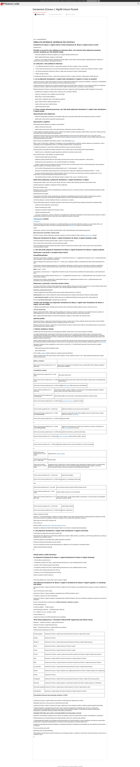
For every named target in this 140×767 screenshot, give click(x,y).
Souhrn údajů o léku (56, 14)
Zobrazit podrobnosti (92, 1)
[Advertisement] (16, 72)
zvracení (60, 436)
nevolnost (65, 436)
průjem (73, 140)
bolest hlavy (75, 414)
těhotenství (73, 225)
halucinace (70, 401)
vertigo (67, 427)
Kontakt (80, 766)
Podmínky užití (65, 766)
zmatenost (64, 401)
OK (98, 1)
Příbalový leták (40, 14)
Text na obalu (71, 14)
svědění (43, 353)
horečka (104, 342)
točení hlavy (88, 235)
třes (67, 479)
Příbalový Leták (11, 3)
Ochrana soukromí (73, 766)
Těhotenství (37, 219)
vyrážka (58, 453)
